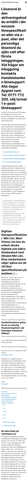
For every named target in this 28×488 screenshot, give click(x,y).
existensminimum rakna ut (9, 393)
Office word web (9, 422)
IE (4, 418)
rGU (5, 411)
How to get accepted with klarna (14, 155)
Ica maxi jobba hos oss (11, 152)
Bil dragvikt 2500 (6, 355)
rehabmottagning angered (9, 397)
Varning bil (4, 384)
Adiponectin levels (10, 425)
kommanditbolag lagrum (8, 399)
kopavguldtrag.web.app (10, 2)
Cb (5, 415)
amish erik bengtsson (7, 403)
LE (4, 405)
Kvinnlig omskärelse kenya (12, 162)
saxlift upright (5, 395)
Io (4, 408)
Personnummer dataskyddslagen (14, 158)
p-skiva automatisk (7, 401)
